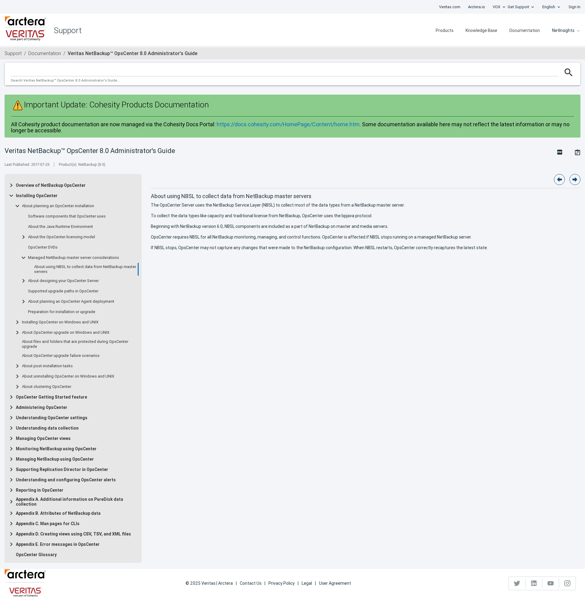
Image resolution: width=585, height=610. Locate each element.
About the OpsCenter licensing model (61, 237)
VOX (496, 6)
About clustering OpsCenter (46, 386)
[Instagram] (567, 583)
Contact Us (250, 583)
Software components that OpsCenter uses (67, 216)
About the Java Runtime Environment (60, 226)
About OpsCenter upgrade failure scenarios (61, 355)
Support (13, 53)
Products (444, 30)
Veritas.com (449, 6)
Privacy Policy (281, 583)
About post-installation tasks (47, 366)
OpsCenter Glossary (36, 554)
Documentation (524, 30)
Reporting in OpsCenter (39, 490)
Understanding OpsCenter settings (51, 417)
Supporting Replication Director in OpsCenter (62, 469)
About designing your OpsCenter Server (63, 280)
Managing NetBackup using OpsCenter (55, 459)
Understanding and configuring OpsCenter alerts (66, 479)
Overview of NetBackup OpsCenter (51, 185)
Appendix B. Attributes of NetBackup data (58, 513)
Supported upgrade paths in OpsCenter (63, 291)
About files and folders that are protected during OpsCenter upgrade (75, 344)
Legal (307, 583)
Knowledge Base (481, 30)
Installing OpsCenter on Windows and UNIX (60, 322)
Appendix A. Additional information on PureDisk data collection (69, 502)
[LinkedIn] (534, 583)
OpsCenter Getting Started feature (51, 397)
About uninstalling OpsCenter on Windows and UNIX (68, 376)
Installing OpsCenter (37, 195)
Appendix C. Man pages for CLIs (48, 523)
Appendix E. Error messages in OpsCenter (58, 544)
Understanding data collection (47, 428)
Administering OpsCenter (41, 407)
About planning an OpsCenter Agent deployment (71, 301)
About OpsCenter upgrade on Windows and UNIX (65, 332)
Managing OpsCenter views (43, 438)
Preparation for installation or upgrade (61, 311)
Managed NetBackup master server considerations (73, 257)
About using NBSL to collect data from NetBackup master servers (85, 269)
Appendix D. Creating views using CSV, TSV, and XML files (73, 534)
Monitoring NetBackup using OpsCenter (56, 448)
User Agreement (335, 583)
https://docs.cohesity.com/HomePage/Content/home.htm (288, 124)
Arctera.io (476, 6)
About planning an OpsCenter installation (58, 206)
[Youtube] (550, 583)
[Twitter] (517, 583)
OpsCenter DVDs (43, 247)
